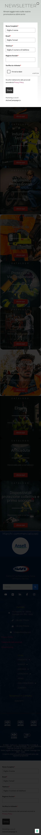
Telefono (9, 46)
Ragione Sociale (12, 56)
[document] (20, 417)
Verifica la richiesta (13, 65)
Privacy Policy (19, 82)
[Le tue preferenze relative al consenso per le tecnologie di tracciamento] (37, 831)
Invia (9, 90)
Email (8, 36)
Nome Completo (12, 26)
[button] (38, 3)
